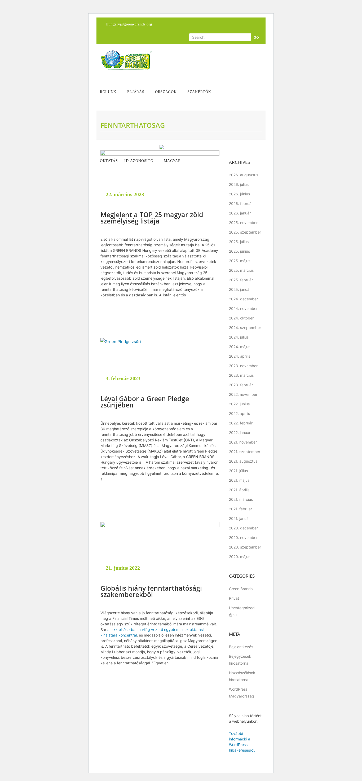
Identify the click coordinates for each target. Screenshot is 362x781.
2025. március (241, 270)
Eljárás (136, 92)
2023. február (241, 385)
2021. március (241, 499)
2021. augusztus (243, 461)
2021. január (239, 518)
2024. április (239, 356)
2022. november (243, 394)
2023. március (241, 375)
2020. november (243, 537)
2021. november (243, 442)
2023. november (243, 365)
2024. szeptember (245, 327)
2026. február (241, 203)
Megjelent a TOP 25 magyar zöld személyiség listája (151, 217)
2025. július (239, 241)
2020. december (243, 528)
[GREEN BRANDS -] (126, 60)
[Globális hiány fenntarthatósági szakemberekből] (159, 550)
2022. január (239, 432)
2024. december (243, 299)
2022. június (239, 404)
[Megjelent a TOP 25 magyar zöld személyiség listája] (159, 177)
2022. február (241, 423)
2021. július (238, 470)
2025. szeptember (245, 232)
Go (256, 37)
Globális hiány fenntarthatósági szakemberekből (151, 591)
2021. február (240, 509)
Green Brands (241, 588)
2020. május (239, 556)
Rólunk (109, 92)
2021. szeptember (244, 451)
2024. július (239, 337)
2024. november (243, 308)
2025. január (240, 289)
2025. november (243, 222)
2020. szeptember (245, 547)
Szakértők (199, 92)
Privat (234, 598)
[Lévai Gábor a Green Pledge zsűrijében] (159, 363)
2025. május (239, 260)
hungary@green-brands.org (129, 24)
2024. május (239, 346)
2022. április (239, 413)
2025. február (241, 280)
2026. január (240, 213)
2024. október (241, 318)
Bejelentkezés (241, 646)
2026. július (239, 184)
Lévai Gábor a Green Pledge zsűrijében (144, 401)
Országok (166, 92)
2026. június (239, 194)
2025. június (239, 251)
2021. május (239, 480)
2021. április (239, 490)
